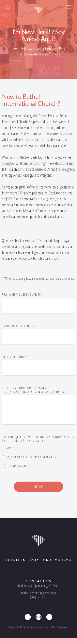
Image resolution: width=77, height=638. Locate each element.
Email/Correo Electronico (20, 326)
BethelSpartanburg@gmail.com (38, 592)
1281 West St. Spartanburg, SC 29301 (39, 585)
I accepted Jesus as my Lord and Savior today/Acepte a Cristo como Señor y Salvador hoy (38, 439)
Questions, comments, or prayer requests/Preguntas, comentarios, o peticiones (35, 390)
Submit (38, 486)
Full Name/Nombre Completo (22, 294)
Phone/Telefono (14, 357)
